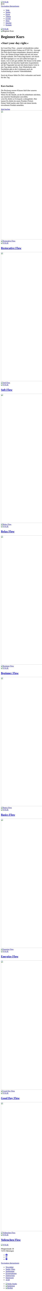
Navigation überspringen (10, 6)
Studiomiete (10, 1271)
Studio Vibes (10, 1269)
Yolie (7, 10)
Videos (8, 16)
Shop (7, 21)
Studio (8, 12)
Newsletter (10, 1267)
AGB (8, 1280)
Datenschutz (10, 1276)
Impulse (8, 23)
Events (8, 19)
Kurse (8, 14)
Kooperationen (11, 1273)
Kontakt (9, 25)
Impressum (10, 1278)
